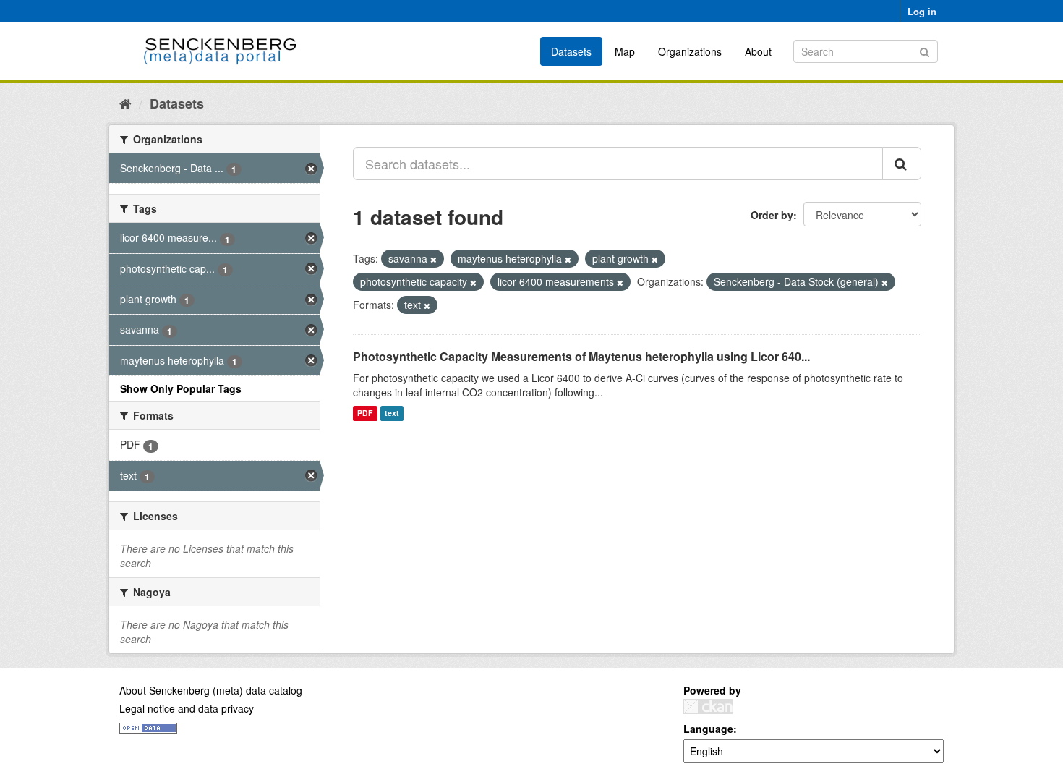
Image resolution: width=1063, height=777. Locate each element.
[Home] (125, 102)
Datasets (571, 51)
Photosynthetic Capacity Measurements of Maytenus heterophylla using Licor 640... (581, 356)
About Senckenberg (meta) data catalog (210, 690)
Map (625, 51)
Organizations (690, 51)
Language (708, 728)
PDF (364, 413)
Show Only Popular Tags (181, 388)
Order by (772, 215)
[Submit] (924, 50)
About (758, 51)
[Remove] (433, 259)
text (392, 413)
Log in (922, 11)
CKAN (708, 706)
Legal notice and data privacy (186, 708)
